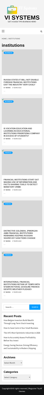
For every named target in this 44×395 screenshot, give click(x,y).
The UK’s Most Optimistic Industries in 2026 (22, 333)
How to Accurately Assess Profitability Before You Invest (20, 339)
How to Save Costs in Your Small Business (21, 328)
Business (8, 53)
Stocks (8, 204)
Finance (8, 153)
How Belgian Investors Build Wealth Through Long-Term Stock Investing (19, 322)
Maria (8, 88)
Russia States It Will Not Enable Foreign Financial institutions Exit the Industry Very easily (21, 82)
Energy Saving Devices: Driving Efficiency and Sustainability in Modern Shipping (21, 347)
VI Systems (22, 17)
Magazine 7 (33, 388)
